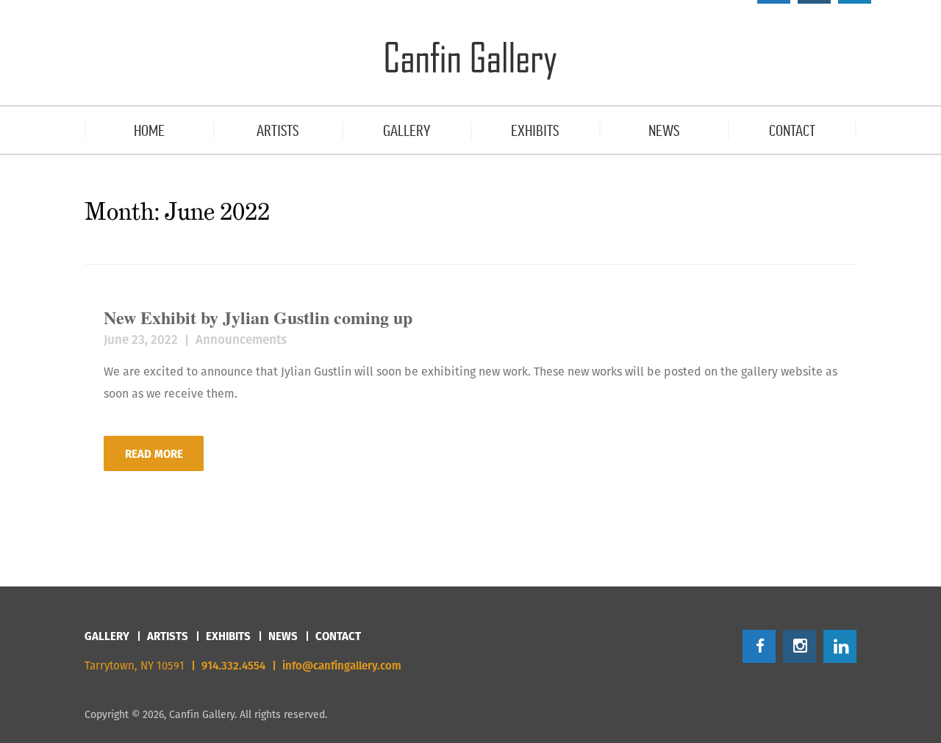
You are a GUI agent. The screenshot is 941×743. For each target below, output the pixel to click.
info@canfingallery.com (341, 665)
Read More (154, 454)
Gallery (107, 636)
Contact (338, 636)
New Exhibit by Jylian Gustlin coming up (258, 317)
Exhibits (228, 636)
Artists (167, 636)
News (283, 636)
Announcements (241, 339)
